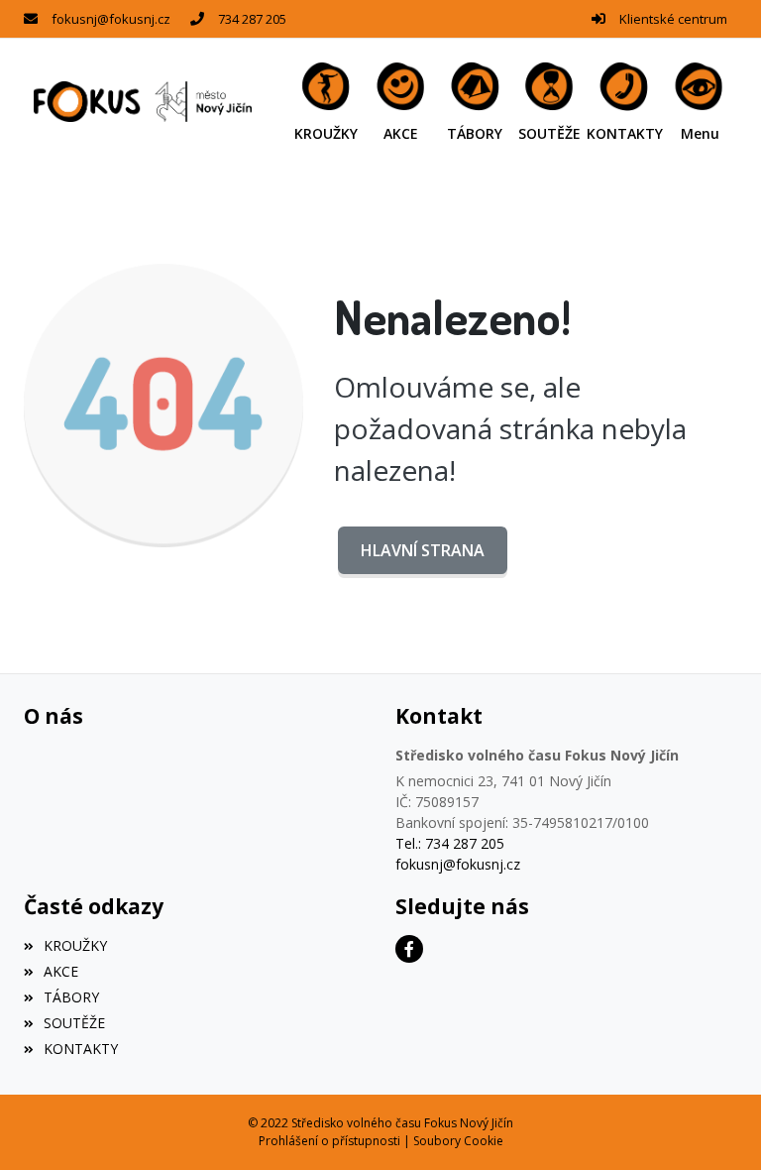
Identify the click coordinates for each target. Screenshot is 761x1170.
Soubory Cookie (458, 1140)
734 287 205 (252, 19)
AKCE (61, 971)
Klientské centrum (673, 19)
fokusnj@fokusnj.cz (111, 19)
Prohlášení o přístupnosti (329, 1140)
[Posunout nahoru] (716, 1125)
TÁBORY (71, 997)
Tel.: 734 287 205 (449, 843)
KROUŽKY (75, 945)
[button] (700, 102)
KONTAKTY (81, 1048)
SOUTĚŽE (74, 1022)
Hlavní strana (423, 550)
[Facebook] (409, 949)
